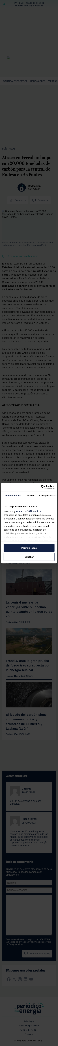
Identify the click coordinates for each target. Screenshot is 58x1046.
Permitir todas (29, 548)
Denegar (29, 557)
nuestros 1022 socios (28, 511)
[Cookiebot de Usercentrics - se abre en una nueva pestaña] (41, 487)
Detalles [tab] (30, 495)
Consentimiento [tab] (12, 495)
